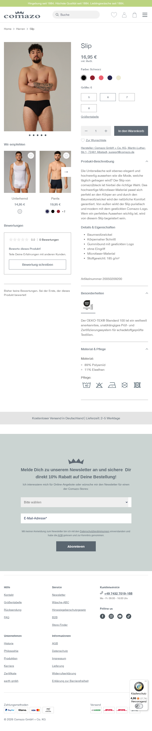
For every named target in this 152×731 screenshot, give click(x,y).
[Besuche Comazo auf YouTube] (120, 616)
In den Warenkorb (131, 131)
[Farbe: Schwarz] (52, 211)
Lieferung (58, 665)
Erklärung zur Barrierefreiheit (70, 680)
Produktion (10, 658)
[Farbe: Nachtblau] (47, 211)
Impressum (59, 658)
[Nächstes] (66, 172)
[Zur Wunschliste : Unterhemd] (31, 155)
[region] (37, 89)
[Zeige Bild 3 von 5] (37, 135)
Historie (8, 643)
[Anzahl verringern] (86, 131)
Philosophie (11, 650)
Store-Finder (60, 624)
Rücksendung (12, 609)
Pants (55, 198)
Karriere (9, 665)
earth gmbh (11, 680)
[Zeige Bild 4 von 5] (41, 135)
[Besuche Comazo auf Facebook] (102, 616)
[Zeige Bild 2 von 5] (33, 135)
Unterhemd (20, 198)
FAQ (6, 617)
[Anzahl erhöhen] (106, 131)
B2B (55, 617)
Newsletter (59, 594)
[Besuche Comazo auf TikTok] (128, 616)
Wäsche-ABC (60, 602)
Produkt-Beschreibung (97, 161)
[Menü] (145, 14)
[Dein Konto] (124, 14)
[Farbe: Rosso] (58, 211)
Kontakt (8, 594)
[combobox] (78, 15)
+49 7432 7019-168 (118, 593)
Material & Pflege (93, 349)
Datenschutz (60, 650)
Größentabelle (90, 116)
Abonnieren (76, 546)
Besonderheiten (92, 293)
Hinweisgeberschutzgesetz (69, 609)
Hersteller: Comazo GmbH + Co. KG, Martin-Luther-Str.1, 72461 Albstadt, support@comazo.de (113, 150)
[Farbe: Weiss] (19, 211)
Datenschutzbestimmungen (94, 531)
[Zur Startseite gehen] (26, 14)
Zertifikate (10, 673)
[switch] (139, 706)
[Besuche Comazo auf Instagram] (111, 616)
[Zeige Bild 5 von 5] (45, 135)
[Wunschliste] (114, 14)
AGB (60, 535)
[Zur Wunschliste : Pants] (66, 155)
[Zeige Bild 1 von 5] (29, 135)
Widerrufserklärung (64, 673)
